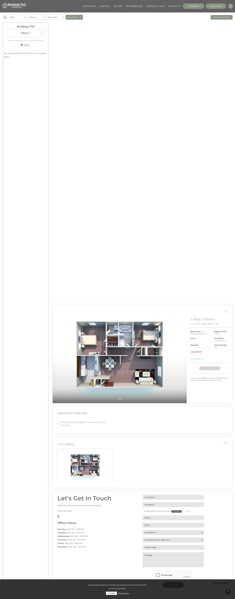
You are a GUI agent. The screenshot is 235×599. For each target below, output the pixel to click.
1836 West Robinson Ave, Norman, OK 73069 (79, 505)
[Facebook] (58, 516)
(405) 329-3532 (65, 511)
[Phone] (230, 6)
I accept (111, 593)
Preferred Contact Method (157, 511)
